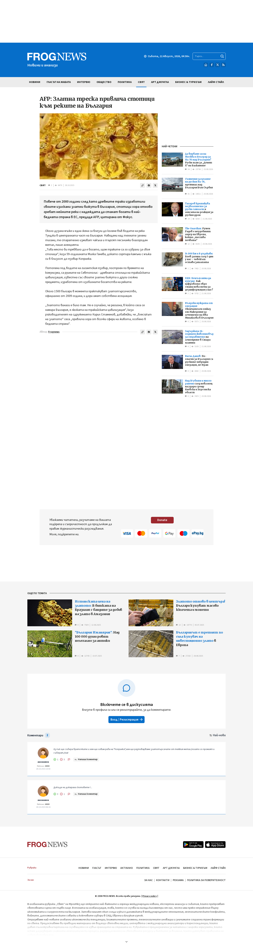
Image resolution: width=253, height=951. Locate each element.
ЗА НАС (148, 880)
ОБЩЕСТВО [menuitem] (104, 82)
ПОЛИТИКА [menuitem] (125, 82)
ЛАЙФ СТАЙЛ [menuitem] (216, 82)
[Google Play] (193, 844)
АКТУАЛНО (126, 868)
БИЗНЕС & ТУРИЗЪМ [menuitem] (188, 82)
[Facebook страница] (211, 65)
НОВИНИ (83, 868)
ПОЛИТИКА (143, 868)
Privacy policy (150, 896)
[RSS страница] (223, 65)
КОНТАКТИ (162, 880)
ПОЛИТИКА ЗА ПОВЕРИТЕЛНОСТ (206, 880)
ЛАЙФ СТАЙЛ (218, 868)
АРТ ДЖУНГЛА (171, 868)
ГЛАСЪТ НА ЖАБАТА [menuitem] (59, 82)
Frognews (54, 332)
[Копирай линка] (142, 185)
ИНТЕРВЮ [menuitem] (83, 82)
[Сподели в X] (155, 185)
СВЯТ (43, 185)
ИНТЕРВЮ (111, 868)
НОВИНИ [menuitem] (34, 82)
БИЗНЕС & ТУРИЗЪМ (195, 868)
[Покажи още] (126, 941)
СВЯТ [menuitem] (141, 82)
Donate (162, 520)
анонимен (43, 762)
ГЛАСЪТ (96, 868)
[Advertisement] (126, 21)
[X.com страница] (217, 65)
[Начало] (206, 65)
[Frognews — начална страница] (47, 844)
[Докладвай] (69, 759)
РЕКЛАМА (178, 880)
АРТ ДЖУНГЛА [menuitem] (160, 82)
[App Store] (215, 844)
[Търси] (222, 56)
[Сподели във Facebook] (148, 185)
